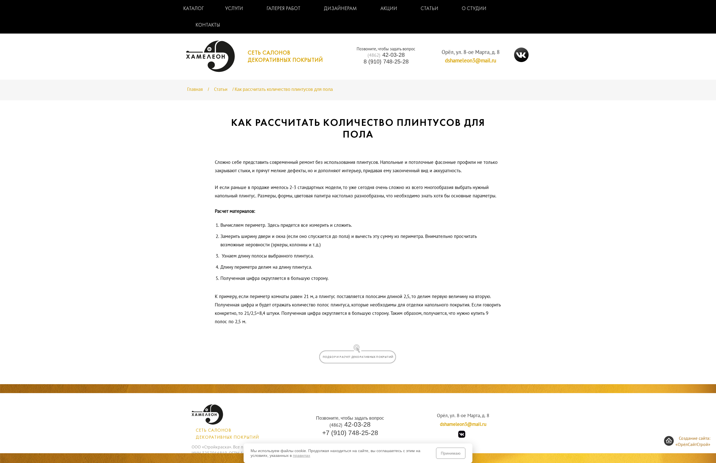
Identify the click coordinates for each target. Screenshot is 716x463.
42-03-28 (386, 55)
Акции (388, 8)
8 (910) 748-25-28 (386, 61)
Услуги (234, 8)
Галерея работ (283, 8)
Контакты (208, 25)
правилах (301, 455)
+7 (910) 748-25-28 (350, 432)
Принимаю (451, 453)
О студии (474, 8)
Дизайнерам (340, 8)
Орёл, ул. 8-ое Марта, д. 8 (471, 52)
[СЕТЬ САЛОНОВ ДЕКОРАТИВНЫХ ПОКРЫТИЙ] (254, 70)
